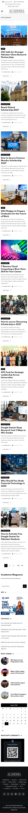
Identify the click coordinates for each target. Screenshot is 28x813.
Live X (22, 788)
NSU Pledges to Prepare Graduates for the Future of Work (13, 213)
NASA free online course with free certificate (13, 642)
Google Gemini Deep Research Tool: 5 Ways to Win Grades (13, 430)
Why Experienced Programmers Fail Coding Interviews (17, 661)
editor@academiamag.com (14, 4)
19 (10, 720)
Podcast (23, 784)
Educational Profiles (11, 786)
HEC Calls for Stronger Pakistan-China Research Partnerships (13, 54)
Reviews (14, 780)
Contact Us (7, 788)
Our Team (15, 788)
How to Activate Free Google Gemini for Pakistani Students (11, 536)
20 (14, 720)
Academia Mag (6, 72)
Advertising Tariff (13, 6)
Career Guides (12, 782)
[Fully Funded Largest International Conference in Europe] (5, 684)
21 (17, 720)
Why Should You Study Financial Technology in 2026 (13, 483)
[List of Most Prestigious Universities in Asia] (5, 695)
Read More (6, 76)
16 (25, 717)
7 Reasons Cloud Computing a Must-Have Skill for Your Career (13, 269)
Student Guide (22, 782)
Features (6, 784)
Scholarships (14, 784)
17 (3, 720)
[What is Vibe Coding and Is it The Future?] (5, 672)
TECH (21, 786)
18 (6, 720)
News (4, 782)
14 (17, 717)
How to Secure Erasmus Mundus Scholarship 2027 (13, 160)
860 (18, 565)
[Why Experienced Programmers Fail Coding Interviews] (5, 661)
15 (21, 717)
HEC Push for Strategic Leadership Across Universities (12, 375)
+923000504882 (20, 1)
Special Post (22, 780)
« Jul (2, 730)
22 (21, 720)
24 (3, 723)
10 (3, 717)
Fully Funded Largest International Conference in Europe (18, 684)
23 (25, 720)
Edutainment (6, 780)
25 (6, 723)
